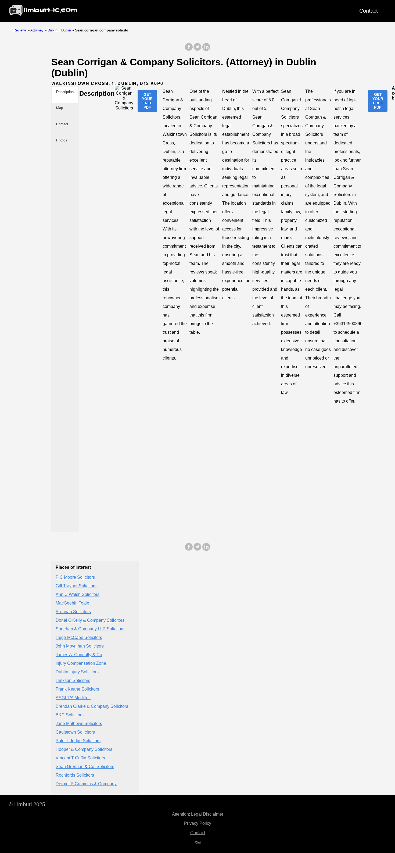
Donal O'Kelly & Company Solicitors (90, 620)
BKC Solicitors (70, 715)
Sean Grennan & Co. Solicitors (85, 767)
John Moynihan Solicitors (80, 646)
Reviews (20, 30)
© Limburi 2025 (27, 804)
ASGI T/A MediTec (73, 698)
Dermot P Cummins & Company (86, 784)
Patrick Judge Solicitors (78, 741)
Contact (368, 11)
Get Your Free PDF (147, 100)
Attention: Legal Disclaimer (197, 814)
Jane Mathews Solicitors (79, 724)
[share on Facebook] (189, 49)
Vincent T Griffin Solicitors (80, 758)
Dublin (52, 30)
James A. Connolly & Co (79, 655)
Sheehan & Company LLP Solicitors (90, 629)
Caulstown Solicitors (75, 732)
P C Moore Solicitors (75, 577)
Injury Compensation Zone (81, 663)
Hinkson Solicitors (73, 680)
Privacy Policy (197, 823)
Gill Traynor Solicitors (76, 586)
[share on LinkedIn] (206, 49)
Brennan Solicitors (73, 612)
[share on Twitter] (197, 49)
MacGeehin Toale (72, 603)
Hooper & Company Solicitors (84, 749)
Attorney (37, 30)
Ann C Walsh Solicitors (77, 594)
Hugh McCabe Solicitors (79, 637)
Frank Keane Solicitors (77, 689)
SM (197, 843)
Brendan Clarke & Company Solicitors (92, 706)
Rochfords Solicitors (75, 775)
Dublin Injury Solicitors (77, 672)
